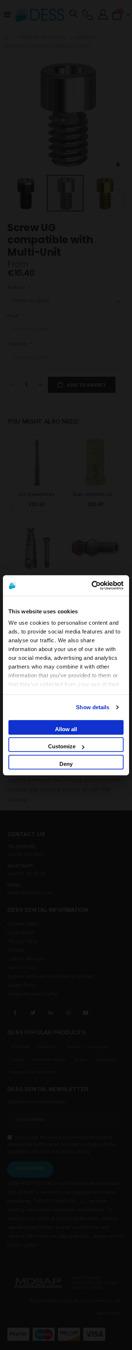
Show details (92, 707)
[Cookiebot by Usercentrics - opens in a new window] (93, 585)
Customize (62, 746)
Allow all (66, 729)
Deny (66, 763)
